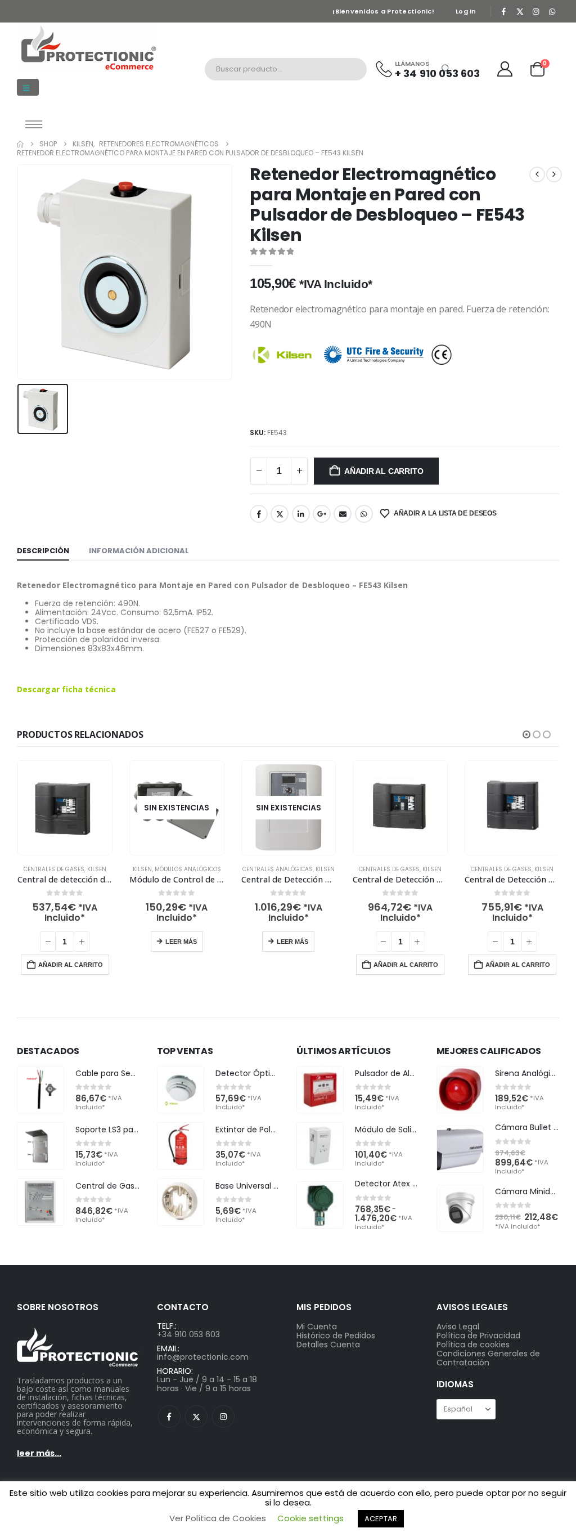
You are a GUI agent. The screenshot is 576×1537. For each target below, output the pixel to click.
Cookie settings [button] (310, 1518)
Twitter (280, 514)
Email (343, 514)
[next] (554, 174)
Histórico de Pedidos (335, 1335)
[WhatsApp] (551, 11)
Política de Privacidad (478, 1335)
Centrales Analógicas (277, 869)
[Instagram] (536, 11)
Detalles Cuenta (328, 1344)
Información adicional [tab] (139, 550)
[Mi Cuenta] (505, 69)
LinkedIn (301, 514)
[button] (28, 87)
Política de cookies (473, 1344)
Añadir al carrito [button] (70, 964)
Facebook (259, 514)
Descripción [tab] (43, 550)
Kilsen (96, 869)
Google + (322, 514)
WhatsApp (364, 514)
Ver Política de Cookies (217, 1518)
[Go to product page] (65, 808)
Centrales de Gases (54, 869)
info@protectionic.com (203, 1357)
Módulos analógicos (188, 869)
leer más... (39, 1453)
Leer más (181, 941)
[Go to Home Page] (20, 144)
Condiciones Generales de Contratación (488, 1358)
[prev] (537, 174)
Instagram (223, 1416)
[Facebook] (504, 11)
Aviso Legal (457, 1326)
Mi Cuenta (316, 1326)
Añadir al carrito (383, 471)
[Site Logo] (87, 47)
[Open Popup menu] (33, 124)
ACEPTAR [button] (380, 1518)
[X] (519, 11)
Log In (466, 11)
